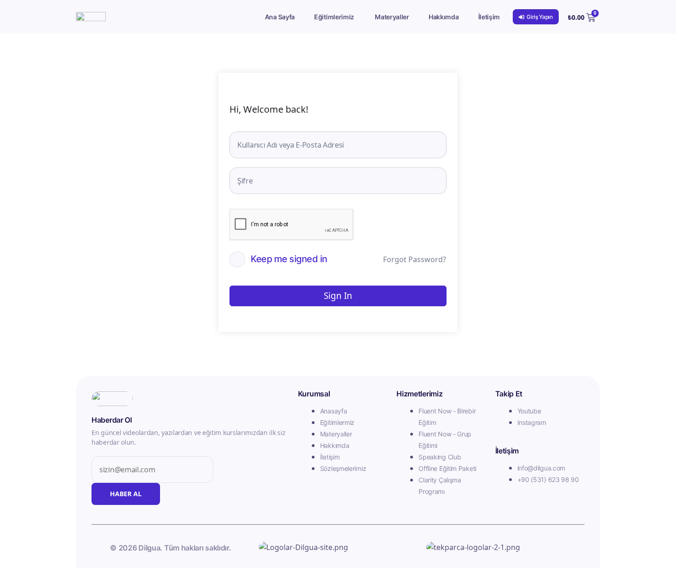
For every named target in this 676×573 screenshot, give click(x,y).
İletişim (489, 17)
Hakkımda (444, 17)
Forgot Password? (414, 259)
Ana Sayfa (280, 17)
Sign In (338, 296)
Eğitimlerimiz (334, 17)
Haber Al (126, 493)
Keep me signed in (289, 258)
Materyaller (392, 17)
